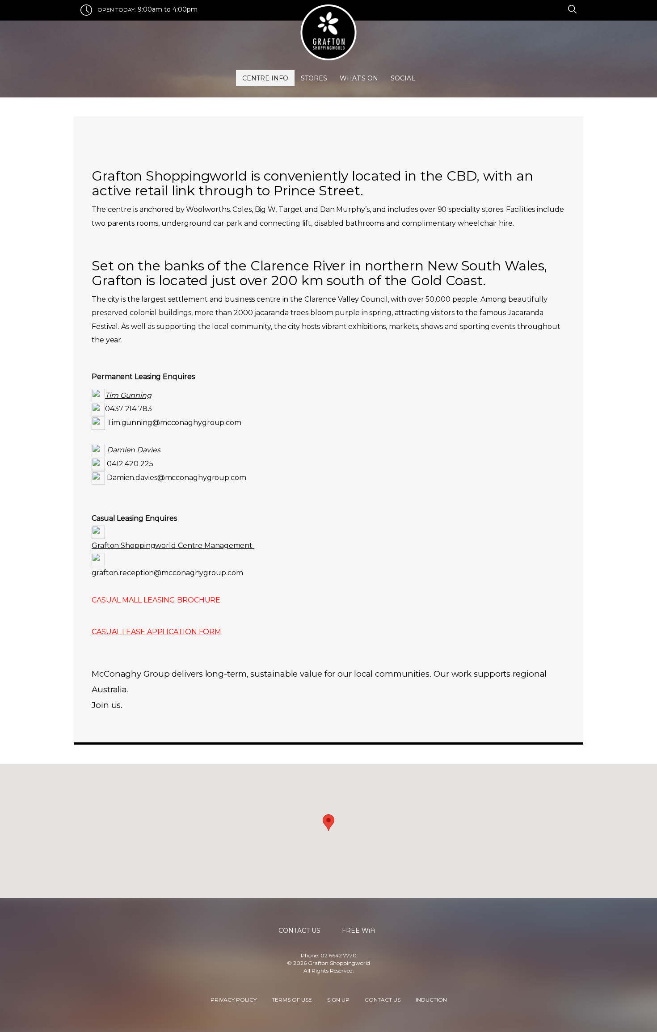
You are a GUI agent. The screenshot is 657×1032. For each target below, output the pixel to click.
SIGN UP (338, 999)
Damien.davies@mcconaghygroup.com (176, 477)
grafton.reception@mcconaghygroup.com (167, 573)
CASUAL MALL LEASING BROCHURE (156, 600)
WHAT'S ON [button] (359, 78)
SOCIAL (403, 78)
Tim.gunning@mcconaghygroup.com (174, 422)
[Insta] (557, 8)
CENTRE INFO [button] (265, 78)
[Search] (571, 8)
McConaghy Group (131, 674)
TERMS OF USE (292, 999)
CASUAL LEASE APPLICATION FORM (156, 632)
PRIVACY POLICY (234, 999)
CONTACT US (382, 999)
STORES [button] (314, 78)
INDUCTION (431, 999)
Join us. (107, 705)
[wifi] (562, 8)
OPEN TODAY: (116, 9)
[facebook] (552, 8)
